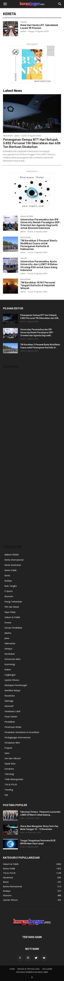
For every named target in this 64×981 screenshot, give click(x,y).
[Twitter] (36, 958)
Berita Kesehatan (12, 565)
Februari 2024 (9, 491)
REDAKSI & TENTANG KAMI (28, 969)
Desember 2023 (10, 499)
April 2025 (8, 428)
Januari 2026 (9, 388)
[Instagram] (28, 958)
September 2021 (11, 531)
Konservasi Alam (12, 659)
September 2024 (11, 459)
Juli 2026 (7, 379)
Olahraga (8, 700)
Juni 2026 (7, 383)
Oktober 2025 (9, 401)
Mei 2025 (7, 423)
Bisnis (7, 575)
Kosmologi (9, 664)
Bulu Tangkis (10, 585)
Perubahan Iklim (12, 742)
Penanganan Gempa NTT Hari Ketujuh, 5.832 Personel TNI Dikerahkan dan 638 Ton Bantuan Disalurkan (31, 143)
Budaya (8, 580)
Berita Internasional (13, 559)
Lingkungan (9, 674)
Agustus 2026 (9, 374)
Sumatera (9, 768)
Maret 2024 (8, 486)
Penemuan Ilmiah (12, 727)
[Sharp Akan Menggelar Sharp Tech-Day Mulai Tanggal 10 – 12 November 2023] (10, 830)
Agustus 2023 (9, 517)
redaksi (23, 31)
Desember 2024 (10, 446)
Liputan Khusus (11, 680)
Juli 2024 (7, 468)
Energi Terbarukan (13, 601)
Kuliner (7, 669)
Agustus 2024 (9, 464)
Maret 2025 (8, 432)
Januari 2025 (9, 441)
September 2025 (11, 405)
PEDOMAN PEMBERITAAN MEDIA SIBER (32, 972)
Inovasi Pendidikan (13, 627)
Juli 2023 (7, 522)
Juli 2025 (7, 414)
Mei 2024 (7, 477)
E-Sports (8, 591)
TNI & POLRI (8, 136)
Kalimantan (9, 643)
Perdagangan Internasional (17, 737)
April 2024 (8, 482)
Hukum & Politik (26, 216)
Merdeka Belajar (12, 690)
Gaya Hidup (9, 612)
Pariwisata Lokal (12, 711)
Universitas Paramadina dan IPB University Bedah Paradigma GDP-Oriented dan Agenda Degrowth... (37, 332)
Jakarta (23, 22)
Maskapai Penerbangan (15, 685)
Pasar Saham (10, 716)
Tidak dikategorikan (13, 779)
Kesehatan (9, 653)
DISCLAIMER (47, 969)
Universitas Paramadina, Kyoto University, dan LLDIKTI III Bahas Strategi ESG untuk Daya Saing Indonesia (39, 266)
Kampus (8, 648)
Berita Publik (25, 237)
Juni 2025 (7, 419)
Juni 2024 (7, 473)
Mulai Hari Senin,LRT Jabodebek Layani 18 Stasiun (39, 26)
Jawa (6, 638)
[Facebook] (20, 958)
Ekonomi (8, 596)
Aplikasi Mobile (11, 554)
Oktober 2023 (9, 508)
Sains (7, 753)
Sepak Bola (9, 763)
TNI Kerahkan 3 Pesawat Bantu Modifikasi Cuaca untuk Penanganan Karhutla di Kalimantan (38, 245)
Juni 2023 (7, 526)
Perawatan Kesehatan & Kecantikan (21, 732)
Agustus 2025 (9, 410)
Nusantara (9, 695)
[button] (5, 4)
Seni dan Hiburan (12, 758)
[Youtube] (44, 958)
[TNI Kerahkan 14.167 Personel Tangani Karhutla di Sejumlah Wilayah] (10, 286)
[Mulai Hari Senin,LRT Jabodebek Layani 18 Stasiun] (10, 28)
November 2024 (11, 450)
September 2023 (11, 513)
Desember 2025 (10, 392)
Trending (8, 789)
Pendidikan (9, 721)
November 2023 (11, 504)
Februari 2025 (9, 437)
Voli (6, 794)
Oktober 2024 (9, 455)
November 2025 (11, 396)
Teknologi (9, 774)
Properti (8, 747)
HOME (12, 969)
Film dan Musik (11, 606)
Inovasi (7, 622)
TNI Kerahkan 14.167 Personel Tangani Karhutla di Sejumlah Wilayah (37, 285)
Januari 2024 (9, 495)
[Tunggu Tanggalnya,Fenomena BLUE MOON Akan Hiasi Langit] (10, 844)
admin (17, 136)
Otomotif (8, 706)
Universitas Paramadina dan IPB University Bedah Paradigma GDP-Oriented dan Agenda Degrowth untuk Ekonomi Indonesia (40, 224)
